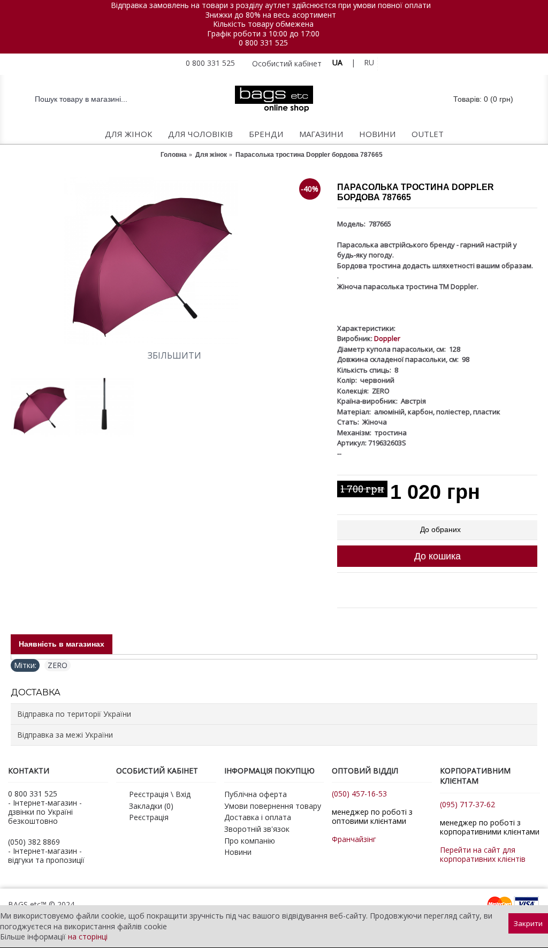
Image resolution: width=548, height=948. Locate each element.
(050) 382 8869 (34, 841)
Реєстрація (149, 817)
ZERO (57, 665)
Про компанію (249, 841)
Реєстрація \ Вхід (160, 794)
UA (337, 62)
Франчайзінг (354, 839)
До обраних (440, 529)
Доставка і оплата (257, 817)
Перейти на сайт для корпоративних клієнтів (483, 854)
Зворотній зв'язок (257, 829)
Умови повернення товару (272, 806)
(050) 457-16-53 (359, 793)
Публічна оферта (255, 794)
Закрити (528, 923)
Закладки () (151, 806)
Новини (238, 852)
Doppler (387, 338)
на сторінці (88, 936)
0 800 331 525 (263, 42)
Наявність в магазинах (61, 644)
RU (369, 62)
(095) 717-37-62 (467, 804)
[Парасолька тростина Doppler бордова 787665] (168, 261)
